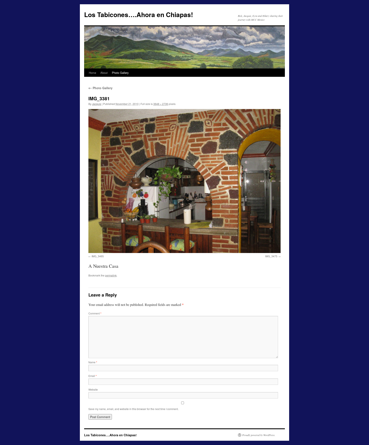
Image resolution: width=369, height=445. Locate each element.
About (104, 73)
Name (92, 362)
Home (92, 73)
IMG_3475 (271, 256)
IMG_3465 (98, 256)
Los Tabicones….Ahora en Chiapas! (138, 14)
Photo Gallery (120, 73)
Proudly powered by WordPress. (258, 435)
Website (93, 389)
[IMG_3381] (184, 181)
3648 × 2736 (160, 104)
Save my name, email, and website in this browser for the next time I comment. (133, 409)
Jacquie (96, 104)
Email (92, 376)
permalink (111, 275)
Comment (94, 313)
